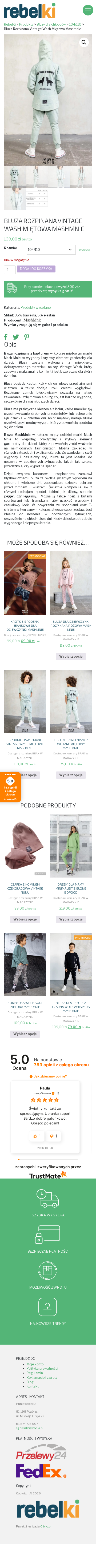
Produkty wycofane (36, 307)
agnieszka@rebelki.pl (29, 1428)
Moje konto (35, 1364)
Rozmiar (10, 248)
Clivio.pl (45, 1526)
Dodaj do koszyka (36, 269)
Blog (30, 1382)
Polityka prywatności (42, 1368)
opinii (61, 1064)
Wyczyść (84, 249)
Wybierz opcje (71, 656)
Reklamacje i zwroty (42, 1378)
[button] (84, 42)
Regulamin (35, 1373)
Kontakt (33, 1386)
